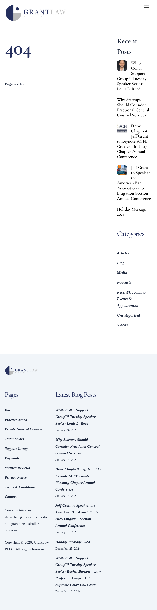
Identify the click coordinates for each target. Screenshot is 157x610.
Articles (123, 253)
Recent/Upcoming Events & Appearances (131, 299)
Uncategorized (128, 315)
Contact (11, 497)
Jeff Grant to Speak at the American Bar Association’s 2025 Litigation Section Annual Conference (134, 183)
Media (122, 273)
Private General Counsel (23, 429)
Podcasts (124, 282)
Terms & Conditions (20, 487)
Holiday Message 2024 (131, 212)
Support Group (16, 448)
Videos (122, 325)
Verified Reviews (17, 468)
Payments (12, 458)
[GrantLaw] (35, 22)
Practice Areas (16, 420)
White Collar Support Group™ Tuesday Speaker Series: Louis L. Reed (131, 75)
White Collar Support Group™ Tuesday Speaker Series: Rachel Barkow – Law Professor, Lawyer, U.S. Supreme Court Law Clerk (78, 571)
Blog (121, 263)
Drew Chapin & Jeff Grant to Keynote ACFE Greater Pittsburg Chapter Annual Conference (132, 141)
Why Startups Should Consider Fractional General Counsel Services (133, 107)
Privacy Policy (16, 477)
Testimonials (14, 439)
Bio (7, 410)
